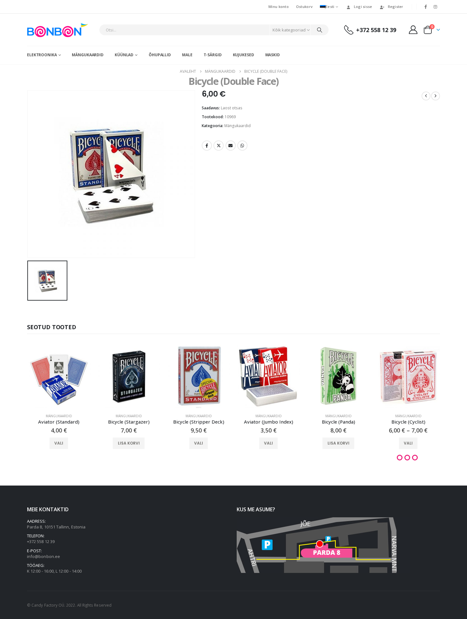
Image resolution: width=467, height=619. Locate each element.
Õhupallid (160, 55)
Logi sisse (363, 6)
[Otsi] (319, 29)
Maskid (272, 55)
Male (187, 55)
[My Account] (413, 29)
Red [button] (407, 457)
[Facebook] (426, 7)
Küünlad (124, 55)
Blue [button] (400, 457)
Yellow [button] (415, 457)
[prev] (426, 96)
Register (395, 6)
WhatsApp (242, 145)
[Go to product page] (59, 376)
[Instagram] (435, 7)
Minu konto (278, 6)
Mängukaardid (88, 55)
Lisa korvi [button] (129, 443)
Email (231, 145)
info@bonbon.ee (43, 556)
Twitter (218, 145)
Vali (58, 443)
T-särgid (213, 55)
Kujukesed (243, 55)
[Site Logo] (59, 29)
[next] (435, 96)
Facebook (207, 145)
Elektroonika (42, 55)
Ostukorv (304, 6)
